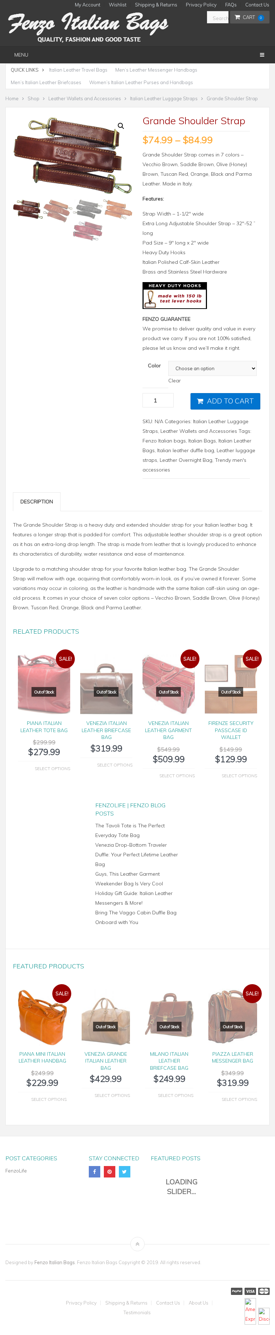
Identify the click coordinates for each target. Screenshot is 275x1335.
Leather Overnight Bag (186, 460)
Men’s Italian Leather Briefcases (46, 82)
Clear (174, 380)
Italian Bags (202, 440)
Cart (252, 17)
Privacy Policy (201, 5)
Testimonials (137, 1312)
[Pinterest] (109, 1171)
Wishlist (117, 5)
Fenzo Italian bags (164, 440)
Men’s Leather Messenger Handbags (156, 70)
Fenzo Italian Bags (54, 1262)
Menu (21, 55)
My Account (87, 5)
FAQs (231, 5)
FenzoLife (16, 1171)
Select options (52, 768)
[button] (121, 126)
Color (154, 365)
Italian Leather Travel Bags (78, 70)
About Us (198, 1303)
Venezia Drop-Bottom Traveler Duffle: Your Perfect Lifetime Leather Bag (136, 854)
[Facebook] (94, 1171)
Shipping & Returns (156, 5)
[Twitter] (124, 1171)
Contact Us (257, 5)
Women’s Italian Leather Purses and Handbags (141, 82)
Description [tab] (36, 501)
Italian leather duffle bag (185, 450)
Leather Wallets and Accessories (198, 431)
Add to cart (230, 401)
